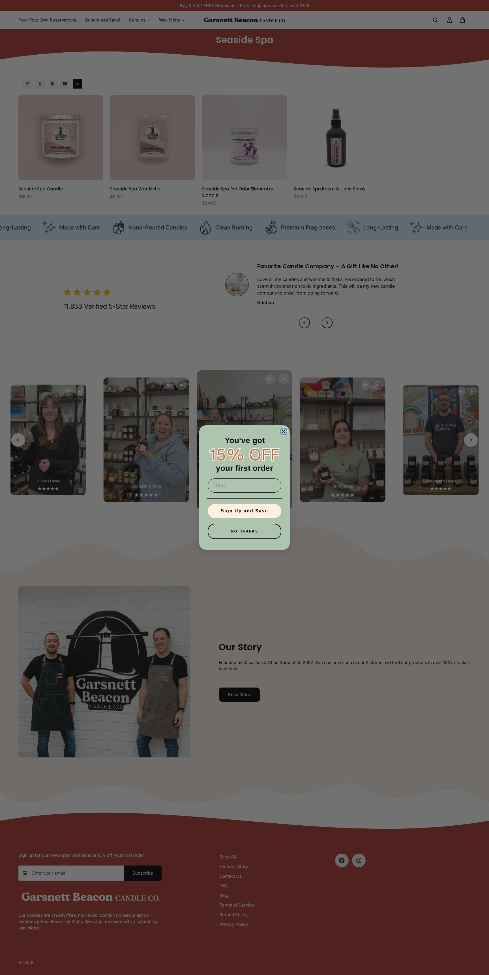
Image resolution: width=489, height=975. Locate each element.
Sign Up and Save (244, 510)
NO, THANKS (244, 531)
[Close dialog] (283, 431)
